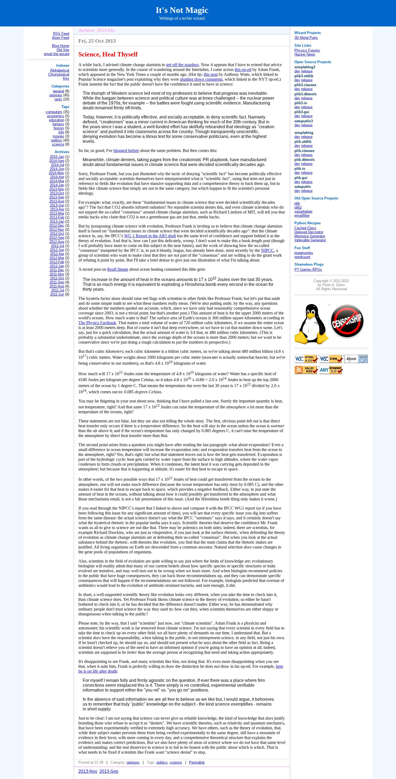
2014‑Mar (57, 181)
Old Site (63, 50)
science (58, 144)
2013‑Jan (57, 221)
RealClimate (117, 269)
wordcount (302, 257)
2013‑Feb (57, 217)
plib (297, 203)
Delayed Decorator (308, 232)
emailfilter (302, 216)
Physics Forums (307, 50)
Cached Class (305, 228)
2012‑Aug (56, 242)
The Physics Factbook (97, 322)
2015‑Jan (57, 157)
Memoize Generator (309, 236)
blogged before (126, 150)
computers (54, 112)
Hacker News (304, 54)
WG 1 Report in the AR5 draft (150, 235)
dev (297, 71)
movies (58, 136)
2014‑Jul (57, 165)
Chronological (58, 74)
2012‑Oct (57, 234)
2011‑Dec (57, 270)
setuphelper (303, 211)
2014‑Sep (56, 161)
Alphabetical (59, 70)
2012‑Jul (57, 246)
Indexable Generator (310, 240)
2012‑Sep (56, 238)
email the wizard (56, 54)
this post (211, 74)
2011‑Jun (57, 294)
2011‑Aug (57, 286)
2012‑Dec (56, 225)
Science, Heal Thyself (108, 54)
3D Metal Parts (306, 38)
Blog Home (60, 46)
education (56, 120)
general (58, 91)
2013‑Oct (57, 193)
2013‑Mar (57, 213)
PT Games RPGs (308, 269)
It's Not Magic (182, 10)
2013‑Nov (56, 189)
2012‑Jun (57, 250)
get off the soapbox (182, 64)
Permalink (197, 762)
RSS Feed (61, 34)
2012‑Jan (57, 266)
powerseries (303, 253)
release (306, 71)
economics (55, 116)
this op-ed (243, 69)
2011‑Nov (57, 274)
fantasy (58, 124)
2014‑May (56, 173)
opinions (55, 95)
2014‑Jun (57, 169)
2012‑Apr (57, 254)
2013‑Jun (57, 205)
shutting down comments (201, 79)
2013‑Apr (57, 209)
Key (66, 78)
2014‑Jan (57, 185)
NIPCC (267, 250)
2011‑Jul (57, 290)
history (59, 128)
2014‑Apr (57, 177)
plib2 (298, 207)
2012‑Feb (57, 262)
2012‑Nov (56, 230)
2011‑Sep (57, 282)
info (61, 132)
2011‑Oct (57, 278)
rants (58, 99)
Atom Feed (60, 38)
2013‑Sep (56, 197)
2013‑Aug (56, 201)
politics (56, 140)
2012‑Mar (57, 258)
